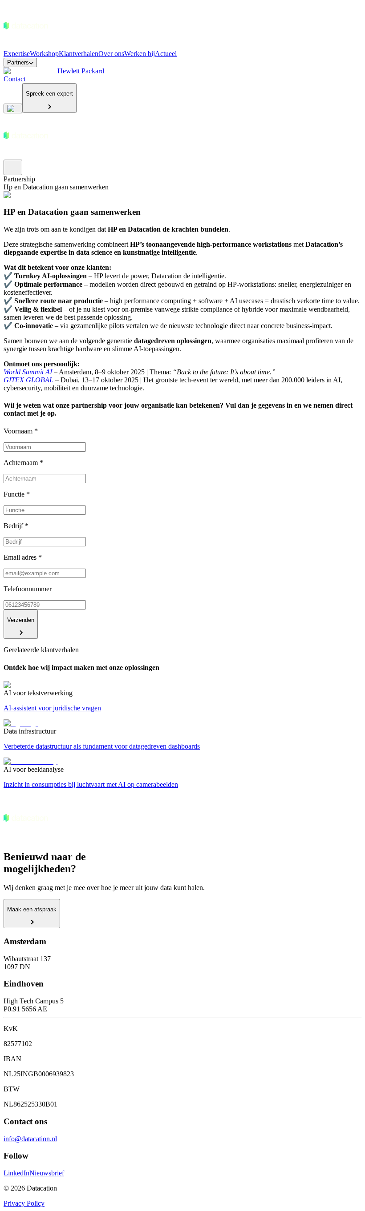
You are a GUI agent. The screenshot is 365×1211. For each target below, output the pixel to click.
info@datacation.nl (30, 1139)
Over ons (111, 53)
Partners (18, 62)
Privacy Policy (24, 1203)
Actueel (166, 53)
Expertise (17, 53)
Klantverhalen (78, 53)
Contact (14, 79)
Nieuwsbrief (46, 1173)
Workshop (44, 53)
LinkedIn (16, 1173)
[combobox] (13, 108)
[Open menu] (13, 167)
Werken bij (139, 53)
